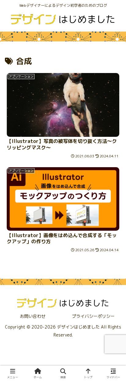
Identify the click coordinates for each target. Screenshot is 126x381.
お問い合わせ (33, 316)
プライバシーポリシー (93, 316)
